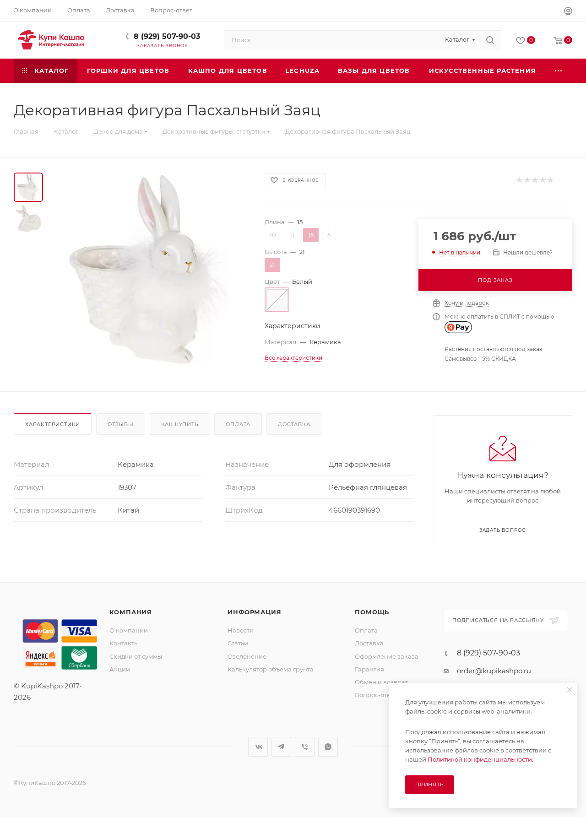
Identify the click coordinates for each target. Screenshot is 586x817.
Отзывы (121, 424)
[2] (527, 180)
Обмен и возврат (381, 682)
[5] (550, 180)
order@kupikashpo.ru (494, 670)
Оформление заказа (386, 656)
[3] (534, 180)
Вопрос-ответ (376, 694)
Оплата (238, 424)
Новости (241, 630)
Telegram (281, 747)
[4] (542, 180)
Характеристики (52, 424)
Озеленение (247, 656)
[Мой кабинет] (568, 12)
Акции (119, 669)
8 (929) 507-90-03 (167, 36)
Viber (305, 747)
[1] (519, 180)
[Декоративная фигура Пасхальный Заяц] (151, 270)
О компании (128, 630)
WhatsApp (328, 747)
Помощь (372, 612)
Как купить (180, 424)
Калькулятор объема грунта (271, 669)
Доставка (294, 424)
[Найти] (490, 39)
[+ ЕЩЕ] (559, 71)
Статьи (238, 643)
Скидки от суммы (135, 656)
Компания (130, 612)
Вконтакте (258, 747)
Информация (254, 612)
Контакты (124, 643)
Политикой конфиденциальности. (480, 759)
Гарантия (369, 669)
